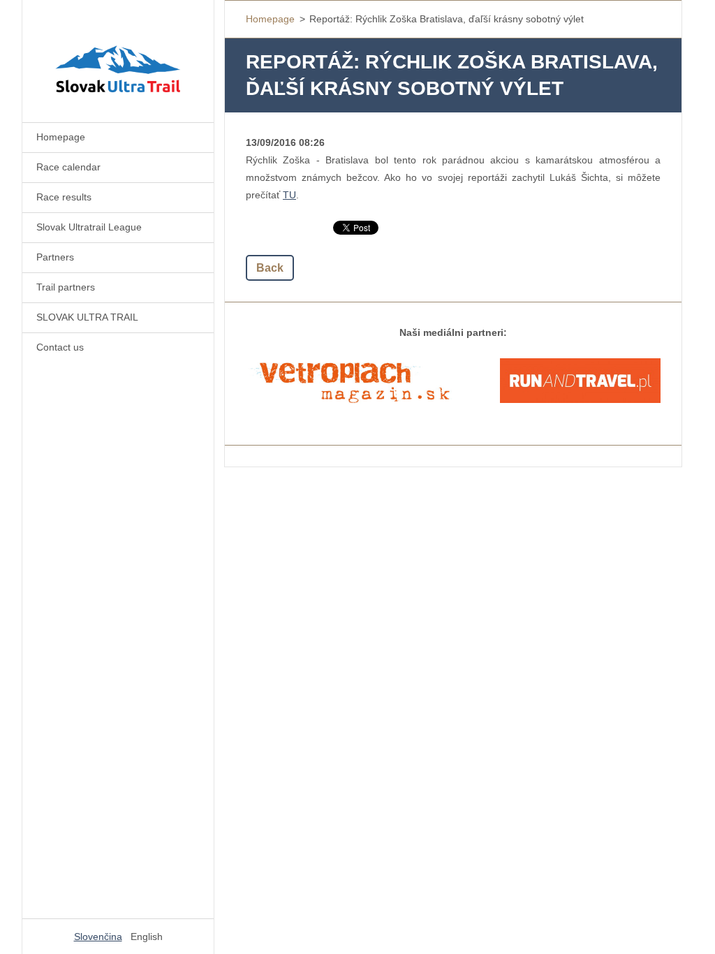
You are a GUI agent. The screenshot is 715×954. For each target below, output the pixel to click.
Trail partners (65, 287)
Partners (55, 257)
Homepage (60, 136)
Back (269, 268)
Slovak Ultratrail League (89, 227)
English (147, 936)
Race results (63, 197)
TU (289, 194)
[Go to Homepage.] (118, 52)
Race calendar (68, 167)
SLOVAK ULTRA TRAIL (87, 317)
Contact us (60, 347)
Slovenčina (98, 936)
